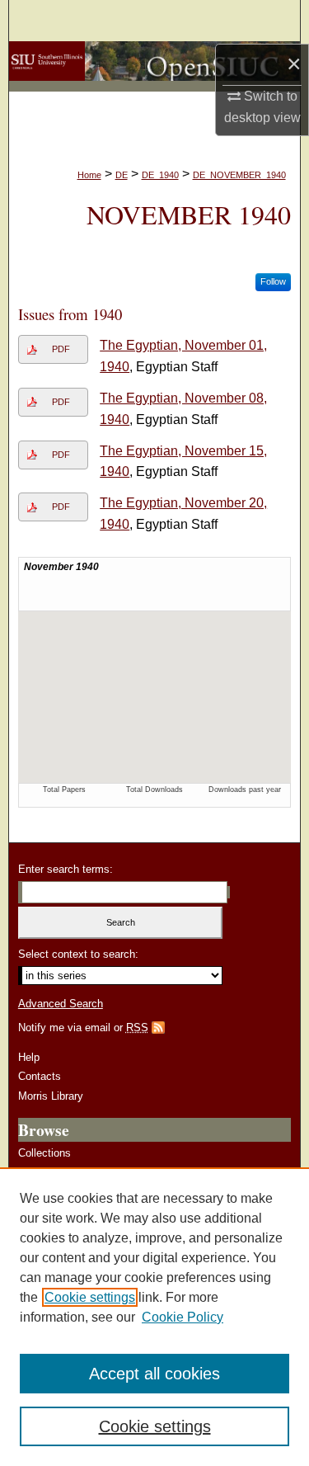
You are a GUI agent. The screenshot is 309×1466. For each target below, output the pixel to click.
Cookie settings (89, 1297)
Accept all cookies (154, 1374)
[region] (154, 1316)
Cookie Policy (182, 1317)
